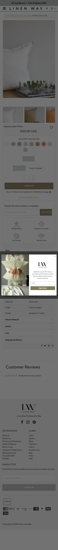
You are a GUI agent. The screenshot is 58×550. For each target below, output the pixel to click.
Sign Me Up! (43, 288)
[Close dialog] (55, 256)
